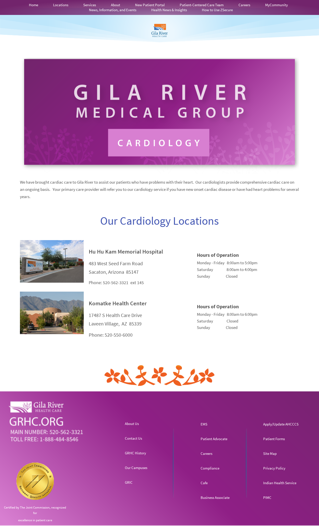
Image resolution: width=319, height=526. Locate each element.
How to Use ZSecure (217, 9)
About (115, 4)
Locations (60, 4)
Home (33, 4)
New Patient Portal (150, 4)
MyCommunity (276, 4)
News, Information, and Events (112, 9)
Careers (244, 4)
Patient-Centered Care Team (202, 4)
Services (89, 4)
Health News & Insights (169, 9)
